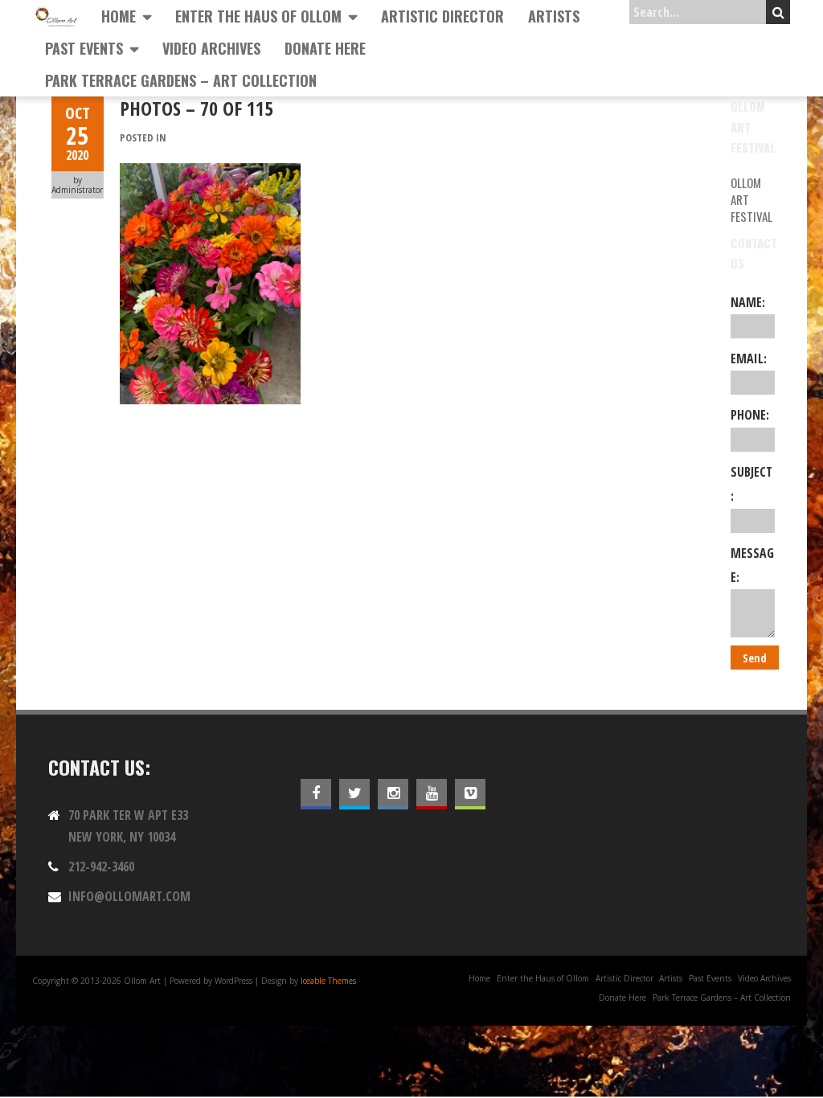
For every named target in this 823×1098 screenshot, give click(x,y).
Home (118, 16)
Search (778, 12)
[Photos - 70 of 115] (210, 172)
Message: (752, 565)
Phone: (750, 415)
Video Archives (211, 48)
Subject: (751, 484)
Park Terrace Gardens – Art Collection (181, 80)
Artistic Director (442, 16)
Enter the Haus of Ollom (258, 16)
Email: (749, 358)
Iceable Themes (328, 980)
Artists (553, 16)
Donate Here (325, 48)
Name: (748, 302)
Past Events (84, 48)
